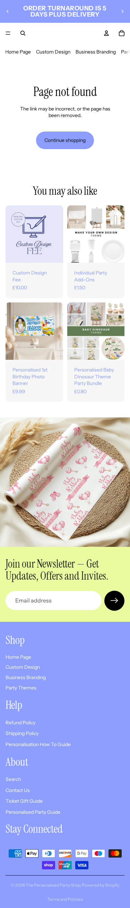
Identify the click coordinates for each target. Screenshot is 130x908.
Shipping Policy (22, 733)
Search (13, 779)
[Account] (106, 33)
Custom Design (53, 52)
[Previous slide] (7, 11)
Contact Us (18, 790)
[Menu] (8, 33)
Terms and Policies (65, 899)
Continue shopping (65, 140)
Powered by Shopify (100, 885)
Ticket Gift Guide (24, 801)
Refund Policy (20, 722)
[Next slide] (122, 11)
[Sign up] (114, 601)
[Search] (23, 33)
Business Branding (96, 52)
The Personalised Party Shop (53, 885)
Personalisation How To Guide (38, 744)
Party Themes (21, 687)
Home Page (18, 52)
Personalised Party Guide (33, 812)
